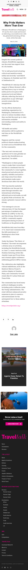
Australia (5, 505)
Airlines (4, 463)
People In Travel (6, 479)
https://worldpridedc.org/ (11, 306)
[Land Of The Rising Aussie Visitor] (14, 357)
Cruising (4, 465)
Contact (4, 550)
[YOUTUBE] (13, 1)
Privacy (4, 553)
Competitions (5, 537)
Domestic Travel (6, 468)
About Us (4, 547)
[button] (23, 9)
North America (7, 515)
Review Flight (7, 494)
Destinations (5, 446)
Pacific (5, 507)
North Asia (6, 518)
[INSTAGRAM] (18, 1)
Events (3, 471)
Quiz (3, 534)
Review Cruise (7, 492)
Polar (4, 520)
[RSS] (16, 1)
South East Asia (7, 523)
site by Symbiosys (18, 563)
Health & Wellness (7, 473)
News (3, 444)
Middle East (6, 512)
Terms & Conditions (7, 555)
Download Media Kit (7, 545)
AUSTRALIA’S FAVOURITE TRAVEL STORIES (14, 5)
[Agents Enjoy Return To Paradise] (14, 376)
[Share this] (3, 319)
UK (4, 526)
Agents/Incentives (7, 460)
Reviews (4, 449)
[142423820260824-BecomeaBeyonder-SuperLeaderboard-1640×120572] (14, 15)
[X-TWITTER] (8, 1)
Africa (4, 502)
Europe (5, 510)
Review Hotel (7, 497)
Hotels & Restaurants (7, 476)
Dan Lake (14, 334)
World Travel (5, 481)
